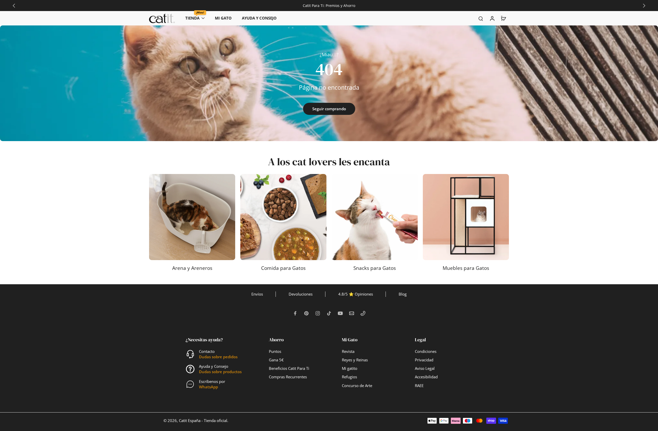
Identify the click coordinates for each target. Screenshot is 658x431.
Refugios (349, 377)
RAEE (419, 385)
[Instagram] (317, 313)
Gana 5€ (276, 360)
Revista (348, 351)
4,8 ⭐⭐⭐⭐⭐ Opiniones (329, 5)
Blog (403, 294)
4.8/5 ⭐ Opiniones (355, 294)
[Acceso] (492, 18)
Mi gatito (349, 368)
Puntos (275, 351)
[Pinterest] (306, 313)
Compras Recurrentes (288, 377)
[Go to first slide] (644, 5)
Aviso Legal (425, 368)
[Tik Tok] (329, 313)
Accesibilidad (426, 377)
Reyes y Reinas (355, 360)
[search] (480, 18)
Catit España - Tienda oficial (203, 420)
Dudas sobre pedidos (218, 357)
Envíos (257, 294)
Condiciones (425, 351)
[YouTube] (340, 313)
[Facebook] (295, 313)
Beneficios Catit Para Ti (289, 368)
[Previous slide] (14, 5)
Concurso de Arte (357, 385)
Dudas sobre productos (220, 371)
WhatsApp (208, 387)
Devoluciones (301, 294)
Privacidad (424, 360)
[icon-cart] (503, 18)
